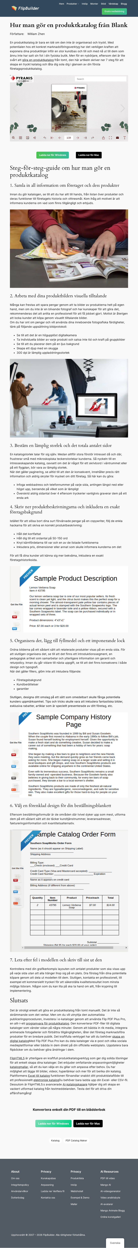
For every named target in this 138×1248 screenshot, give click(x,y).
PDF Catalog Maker (76, 1140)
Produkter (72, 3)
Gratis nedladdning (114, 11)
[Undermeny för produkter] (78, 3)
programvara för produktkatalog (47, 1023)
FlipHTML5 (17, 1058)
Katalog (55, 1140)
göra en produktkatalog (38, 60)
